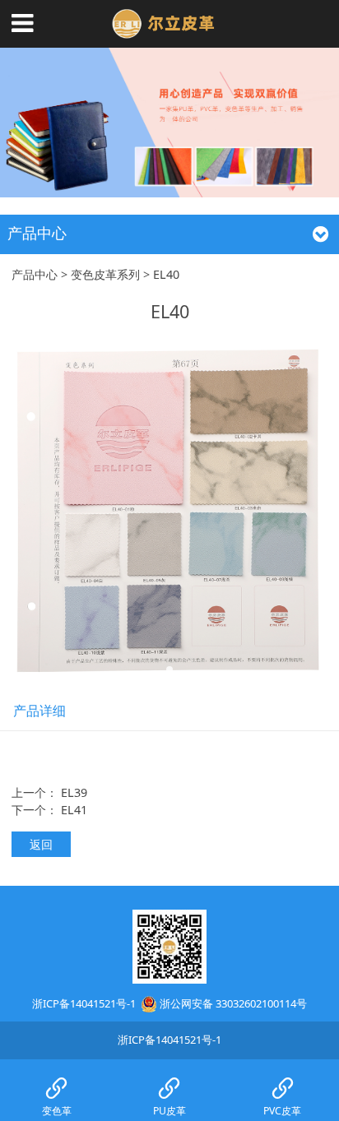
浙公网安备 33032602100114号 (233, 1003)
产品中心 (35, 274)
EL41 (74, 810)
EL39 (74, 792)
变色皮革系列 (105, 274)
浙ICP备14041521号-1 (84, 1003)
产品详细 (39, 711)
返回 (41, 844)
